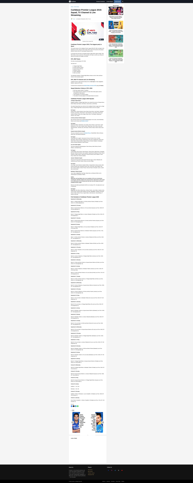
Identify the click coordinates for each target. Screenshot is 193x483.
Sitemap (122, 481)
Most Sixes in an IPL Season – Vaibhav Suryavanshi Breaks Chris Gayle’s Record (115, 17)
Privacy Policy (118, 481)
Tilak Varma (90, 469)
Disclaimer (113, 481)
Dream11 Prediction (100, 1)
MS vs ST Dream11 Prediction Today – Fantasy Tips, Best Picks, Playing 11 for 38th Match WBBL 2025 (116, 60)
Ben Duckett (90, 471)
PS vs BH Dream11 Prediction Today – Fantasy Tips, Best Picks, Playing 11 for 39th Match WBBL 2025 (116, 45)
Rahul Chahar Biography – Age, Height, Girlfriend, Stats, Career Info (82, 421)
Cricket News (117, 1)
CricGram (73, 481)
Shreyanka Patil (91, 474)
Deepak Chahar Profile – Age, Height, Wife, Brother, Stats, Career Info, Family (93, 422)
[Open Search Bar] (122, 1)
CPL (73, 410)
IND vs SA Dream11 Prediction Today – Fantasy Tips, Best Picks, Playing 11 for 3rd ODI (116, 31)
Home (72, 6)
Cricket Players (110, 1)
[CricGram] (72, 1)
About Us (103, 481)
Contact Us (108, 481)
